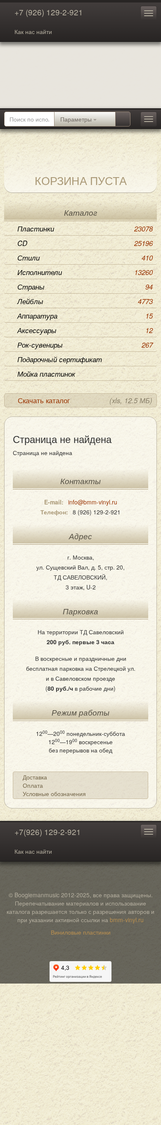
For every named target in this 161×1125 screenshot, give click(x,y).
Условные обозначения (54, 793)
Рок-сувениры (85, 345)
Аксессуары (85, 330)
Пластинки (85, 229)
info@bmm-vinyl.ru (92, 502)
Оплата (33, 785)
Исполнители (85, 272)
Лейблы (85, 301)
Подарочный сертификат (59, 359)
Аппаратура (85, 316)
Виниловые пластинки (81, 932)
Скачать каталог (85, 400)
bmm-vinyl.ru (127, 920)
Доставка (35, 777)
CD (85, 243)
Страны (85, 287)
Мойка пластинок (46, 374)
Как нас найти (33, 31)
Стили (85, 258)
